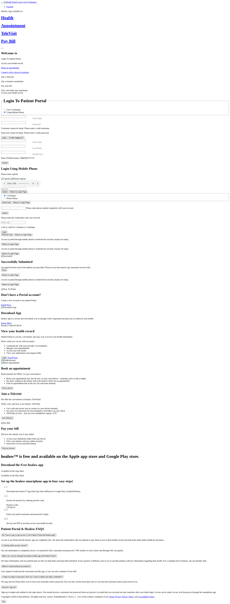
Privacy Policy (128, 597)
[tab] (115, 61)
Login (4, 138)
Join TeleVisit (7, 418)
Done (4, 270)
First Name (37, 142)
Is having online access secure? (14, 545)
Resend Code (7, 235)
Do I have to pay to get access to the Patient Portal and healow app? (28, 535)
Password (36, 124)
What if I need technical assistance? (16, 566)
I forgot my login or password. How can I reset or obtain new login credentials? (32, 577)
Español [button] (9, 7)
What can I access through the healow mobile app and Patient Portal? (29, 556)
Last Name (37, 148)
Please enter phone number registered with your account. (50, 208)
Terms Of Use (115, 597)
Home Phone (12, 198)
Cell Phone (11, 196)
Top (3, 602)
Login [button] (4, 358)
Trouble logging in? (16, 138)
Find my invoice (8, 448)
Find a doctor (7, 388)
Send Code (6, 203)
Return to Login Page (18, 192)
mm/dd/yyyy (37, 154)
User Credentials (13, 110)
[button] (18, 179)
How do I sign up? (9, 587)
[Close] (2, 48)
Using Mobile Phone (15, 112)
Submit (5, 163)
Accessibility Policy (146, 597)
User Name (37, 118)
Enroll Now (6, 305)
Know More (6, 323)
